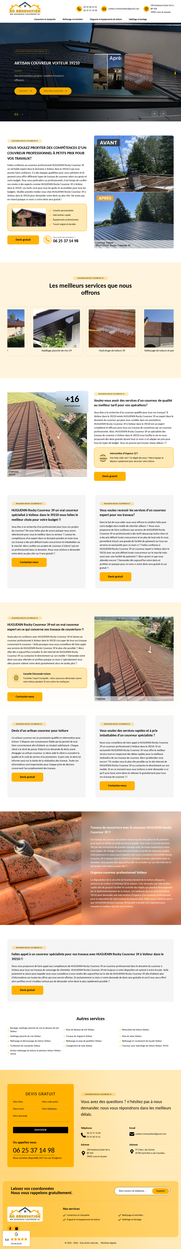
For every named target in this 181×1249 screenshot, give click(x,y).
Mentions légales (108, 1243)
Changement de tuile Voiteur (79, 1046)
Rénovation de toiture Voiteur (135, 1030)
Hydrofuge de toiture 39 (35, 350)
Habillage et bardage (138, 19)
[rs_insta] (16, 1229)
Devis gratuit (23, 239)
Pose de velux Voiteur (132, 1036)
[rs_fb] (10, 1229)
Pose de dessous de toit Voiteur (80, 1030)
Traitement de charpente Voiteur (25, 1046)
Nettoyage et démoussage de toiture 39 (146, 350)
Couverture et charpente (45, 19)
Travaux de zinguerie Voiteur (79, 1036)
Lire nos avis (16, 1243)
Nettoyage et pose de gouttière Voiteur (84, 1041)
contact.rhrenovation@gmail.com (123, 9)
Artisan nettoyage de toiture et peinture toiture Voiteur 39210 (35, 1052)
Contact (25, 97)
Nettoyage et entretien (73, 19)
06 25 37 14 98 (90, 10)
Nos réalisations (55, 97)
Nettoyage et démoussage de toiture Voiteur (30, 1041)
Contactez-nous (29, 562)
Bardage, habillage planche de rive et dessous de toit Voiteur (34, 1030)
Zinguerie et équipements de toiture (106, 19)
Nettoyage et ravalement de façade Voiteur (142, 1041)
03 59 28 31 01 (90, 7)
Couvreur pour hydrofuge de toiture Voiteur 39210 (145, 1046)
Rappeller (160, 1191)
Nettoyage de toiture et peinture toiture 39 (90, 350)
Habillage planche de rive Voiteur (25, 1036)
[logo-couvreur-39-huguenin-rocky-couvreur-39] (25, 9)
